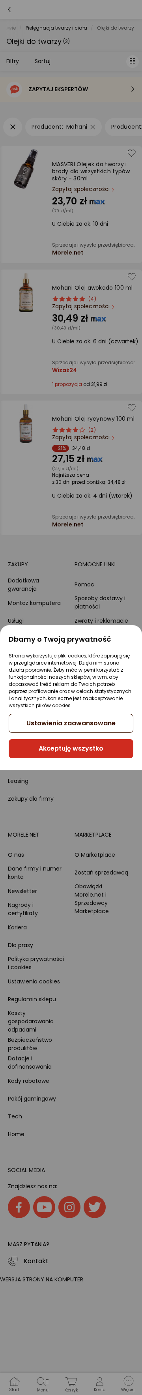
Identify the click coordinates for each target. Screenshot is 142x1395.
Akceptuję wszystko (71, 748)
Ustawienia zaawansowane (71, 723)
